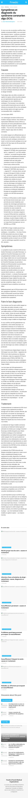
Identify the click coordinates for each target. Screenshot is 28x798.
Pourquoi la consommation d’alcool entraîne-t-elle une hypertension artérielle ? (16, 762)
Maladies (7, 7)
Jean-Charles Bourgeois (8, 21)
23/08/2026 (5, 740)
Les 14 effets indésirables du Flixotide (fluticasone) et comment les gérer (17, 745)
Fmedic (14, 2)
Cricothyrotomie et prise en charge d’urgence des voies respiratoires (16, 705)
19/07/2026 (4, 554)
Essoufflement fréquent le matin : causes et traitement (12, 660)
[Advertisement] (14, 26)
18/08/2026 (11, 757)
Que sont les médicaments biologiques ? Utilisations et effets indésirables (16, 754)
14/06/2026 (4, 663)
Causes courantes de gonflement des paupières (16, 713)
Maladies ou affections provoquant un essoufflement (13, 687)
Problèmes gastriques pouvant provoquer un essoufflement (11, 633)
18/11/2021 (19, 21)
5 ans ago (11, 715)
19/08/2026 (11, 749)
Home (2, 7)
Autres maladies (13, 7)
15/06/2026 (4, 636)
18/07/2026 (4, 583)
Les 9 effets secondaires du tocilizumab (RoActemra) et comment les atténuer (13, 736)
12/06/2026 (4, 689)
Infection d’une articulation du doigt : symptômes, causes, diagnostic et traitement (13, 579)
